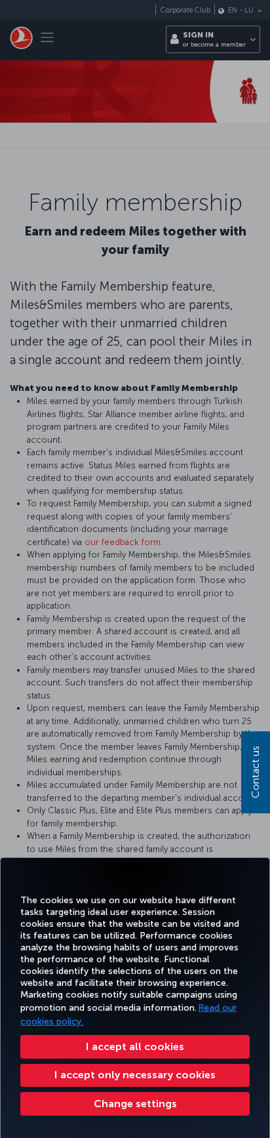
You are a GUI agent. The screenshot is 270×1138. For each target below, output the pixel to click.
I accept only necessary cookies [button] (135, 1074)
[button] (135, 1104)
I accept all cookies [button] (135, 1046)
